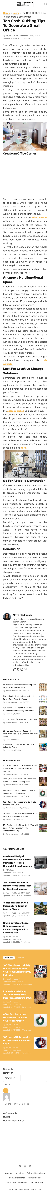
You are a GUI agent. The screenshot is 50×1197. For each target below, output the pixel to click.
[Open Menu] (4, 4)
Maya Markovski (12, 36)
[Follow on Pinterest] (25, 670)
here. (24, 447)
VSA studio (10, 870)
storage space (15, 411)
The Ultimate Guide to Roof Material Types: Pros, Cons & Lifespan (18, 697)
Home (6, 13)
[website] (14, 670)
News (16, 13)
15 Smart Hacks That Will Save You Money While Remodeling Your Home (18, 709)
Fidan (8, 893)
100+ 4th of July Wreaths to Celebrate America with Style (19, 803)
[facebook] (18, 670)
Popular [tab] (20, 958)
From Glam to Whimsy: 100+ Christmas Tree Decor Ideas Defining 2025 (19, 780)
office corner (39, 217)
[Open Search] (45, 4)
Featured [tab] (9, 958)
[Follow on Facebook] (20, 1166)
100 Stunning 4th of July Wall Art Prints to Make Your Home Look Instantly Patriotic (20, 768)
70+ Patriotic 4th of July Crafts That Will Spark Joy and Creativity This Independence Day (20, 828)
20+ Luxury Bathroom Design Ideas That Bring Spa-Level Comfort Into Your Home (20, 734)
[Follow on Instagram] (21, 670)
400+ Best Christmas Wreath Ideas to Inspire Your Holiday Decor (19, 791)
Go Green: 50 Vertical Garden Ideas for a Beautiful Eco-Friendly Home (20, 814)
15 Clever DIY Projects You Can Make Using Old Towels (18, 745)
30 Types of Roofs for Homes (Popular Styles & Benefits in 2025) (19, 686)
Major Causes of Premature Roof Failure (20, 719)
